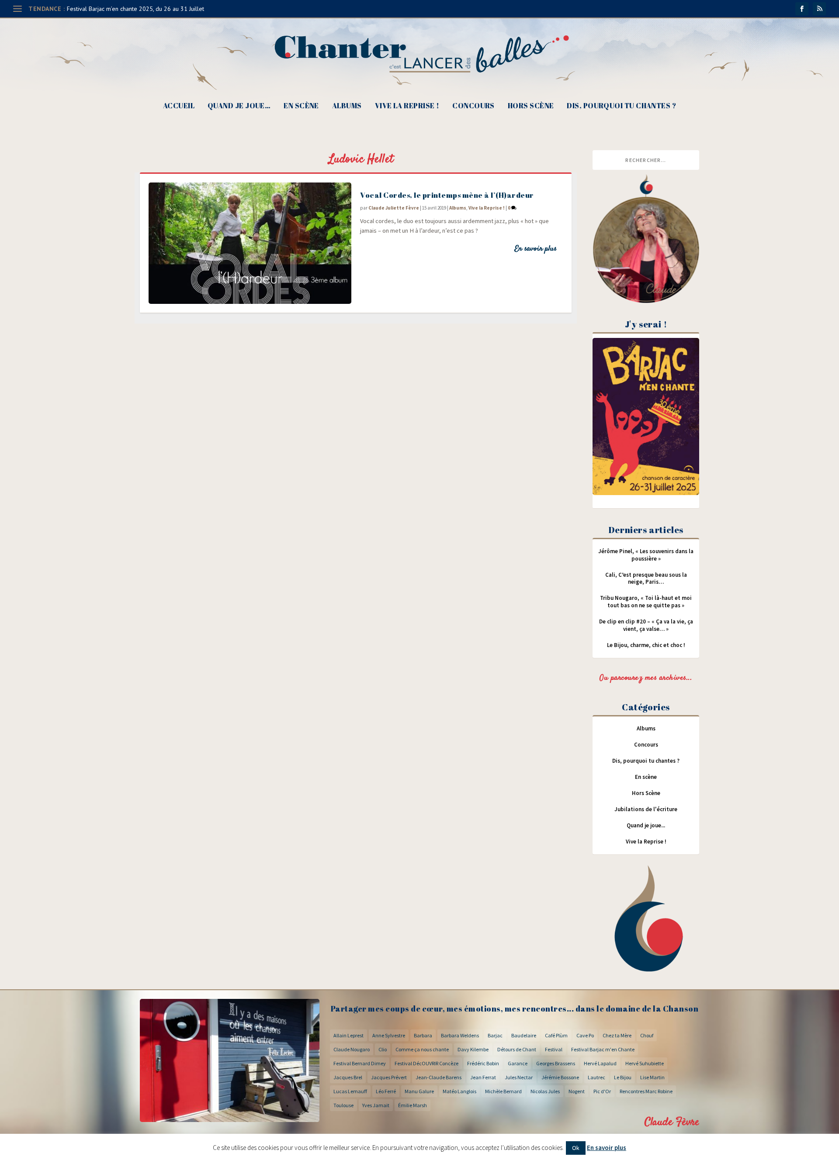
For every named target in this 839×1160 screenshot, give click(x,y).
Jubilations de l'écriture (645, 809)
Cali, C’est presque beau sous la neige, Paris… (646, 578)
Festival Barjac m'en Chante (602, 1049)
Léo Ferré (386, 1091)
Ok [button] (575, 1148)
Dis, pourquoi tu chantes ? (621, 106)
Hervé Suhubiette (644, 1063)
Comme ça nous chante (422, 1049)
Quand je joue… (239, 106)
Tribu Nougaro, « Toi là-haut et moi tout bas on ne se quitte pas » (646, 601)
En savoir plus (535, 249)
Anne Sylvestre (388, 1035)
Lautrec (596, 1077)
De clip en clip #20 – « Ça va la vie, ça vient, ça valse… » (646, 625)
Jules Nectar (519, 1077)
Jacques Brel (347, 1077)
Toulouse (343, 1105)
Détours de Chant (516, 1049)
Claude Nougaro (351, 1049)
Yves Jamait (375, 1105)
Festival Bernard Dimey (359, 1063)
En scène (301, 106)
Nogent (577, 1091)
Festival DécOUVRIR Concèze (426, 1063)
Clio (382, 1049)
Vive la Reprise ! (407, 106)
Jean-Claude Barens (438, 1077)
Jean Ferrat (483, 1077)
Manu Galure (419, 1091)
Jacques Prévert (389, 1077)
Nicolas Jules (545, 1091)
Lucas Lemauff (350, 1091)
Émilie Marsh (412, 1105)
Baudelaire (523, 1035)
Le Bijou (622, 1077)
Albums (347, 106)
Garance (517, 1063)
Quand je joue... (646, 825)
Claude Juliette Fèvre (393, 208)
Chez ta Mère (617, 1035)
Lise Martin (652, 1077)
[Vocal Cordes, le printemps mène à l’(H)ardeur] (250, 243)
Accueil (178, 106)
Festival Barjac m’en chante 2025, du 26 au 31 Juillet (135, 9)
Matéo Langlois (459, 1091)
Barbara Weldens (460, 1035)
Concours (473, 106)
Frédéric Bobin (483, 1063)
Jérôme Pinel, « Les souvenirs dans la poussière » (645, 554)
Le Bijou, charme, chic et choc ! (646, 645)
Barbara (423, 1035)
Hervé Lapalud (600, 1063)
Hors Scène (531, 106)
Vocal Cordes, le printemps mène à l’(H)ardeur (447, 195)
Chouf (646, 1035)
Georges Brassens (555, 1063)
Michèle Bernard (503, 1091)
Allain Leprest (348, 1035)
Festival (553, 1049)
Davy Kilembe (473, 1049)
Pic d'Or (602, 1091)
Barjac (495, 1035)
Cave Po (585, 1035)
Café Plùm (556, 1035)
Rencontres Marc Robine (646, 1091)
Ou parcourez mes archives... (646, 678)
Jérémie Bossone (560, 1077)
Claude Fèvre (672, 1122)
